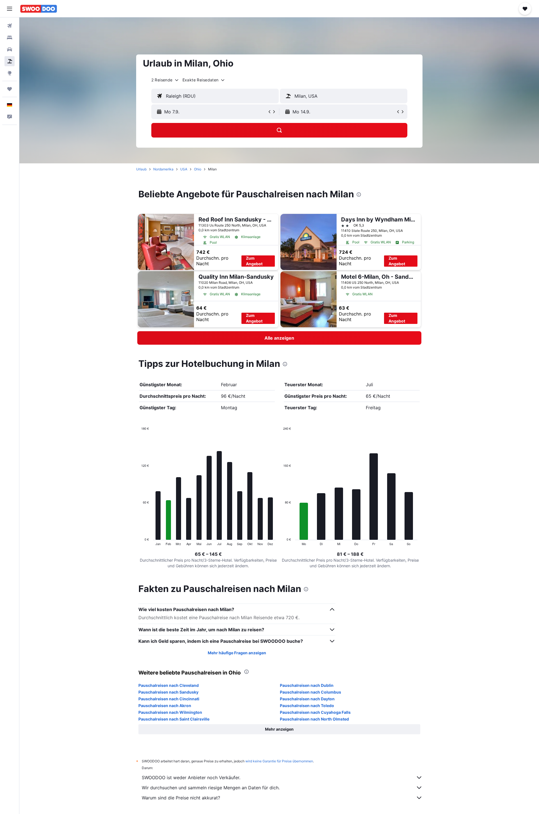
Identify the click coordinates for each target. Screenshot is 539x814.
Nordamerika (163, 169)
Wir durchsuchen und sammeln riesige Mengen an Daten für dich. (211, 787)
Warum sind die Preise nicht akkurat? (181, 798)
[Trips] (9, 89)
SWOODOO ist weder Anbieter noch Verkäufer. (191, 777)
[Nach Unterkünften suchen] (9, 37)
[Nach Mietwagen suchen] (9, 49)
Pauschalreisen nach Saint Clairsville (173, 719)
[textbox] (215, 96)
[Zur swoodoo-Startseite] (38, 9)
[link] (279, 338)
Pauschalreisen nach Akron (164, 705)
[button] (9, 9)
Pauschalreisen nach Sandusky (168, 692)
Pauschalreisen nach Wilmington (170, 712)
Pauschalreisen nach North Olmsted (314, 719)
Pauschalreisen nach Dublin (307, 685)
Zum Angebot (254, 261)
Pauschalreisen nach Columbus (310, 692)
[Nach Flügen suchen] (9, 25)
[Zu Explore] (9, 73)
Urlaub (141, 169)
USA (183, 169)
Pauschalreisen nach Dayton (307, 698)
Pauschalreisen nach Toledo (307, 705)
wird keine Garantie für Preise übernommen (279, 761)
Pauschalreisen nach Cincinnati (168, 698)
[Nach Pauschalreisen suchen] (9, 61)
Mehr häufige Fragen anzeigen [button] (237, 652)
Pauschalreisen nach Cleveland (168, 685)
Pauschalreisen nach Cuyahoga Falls (315, 712)
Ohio (197, 169)
